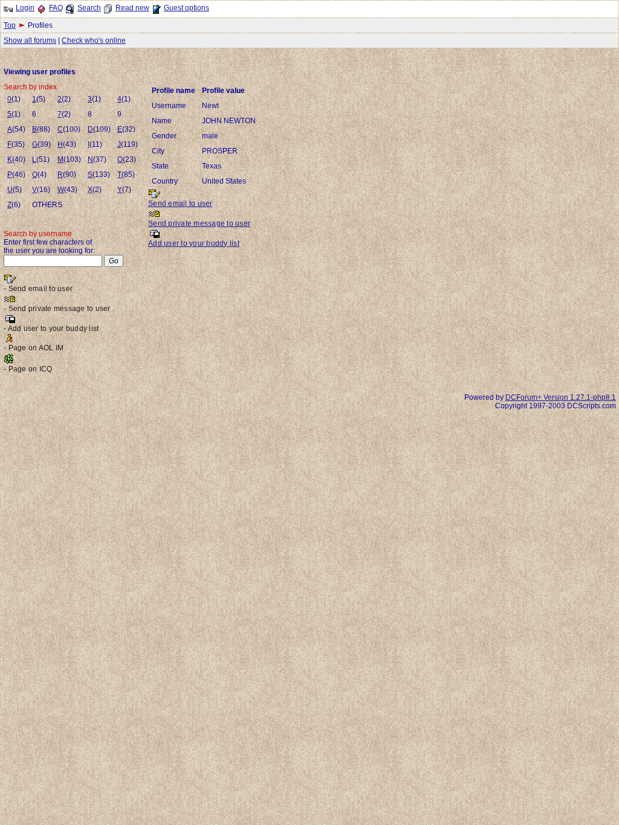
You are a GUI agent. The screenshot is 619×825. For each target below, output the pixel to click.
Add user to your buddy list (193, 243)
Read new (132, 8)
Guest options (186, 8)
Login (25, 8)
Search (89, 8)
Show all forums (30, 40)
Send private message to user (199, 223)
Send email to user (180, 203)
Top (10, 25)
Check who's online (94, 40)
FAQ (56, 8)
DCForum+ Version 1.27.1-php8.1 (560, 397)
